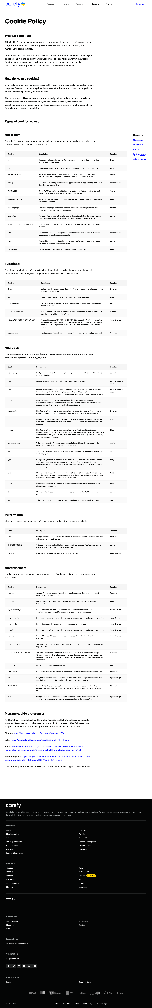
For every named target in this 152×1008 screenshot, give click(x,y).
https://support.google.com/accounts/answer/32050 (38, 733)
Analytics (137, 149)
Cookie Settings (101, 1004)
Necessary (138, 140)
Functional (138, 144)
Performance (139, 154)
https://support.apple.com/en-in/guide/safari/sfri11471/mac (40, 740)
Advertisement (140, 159)
